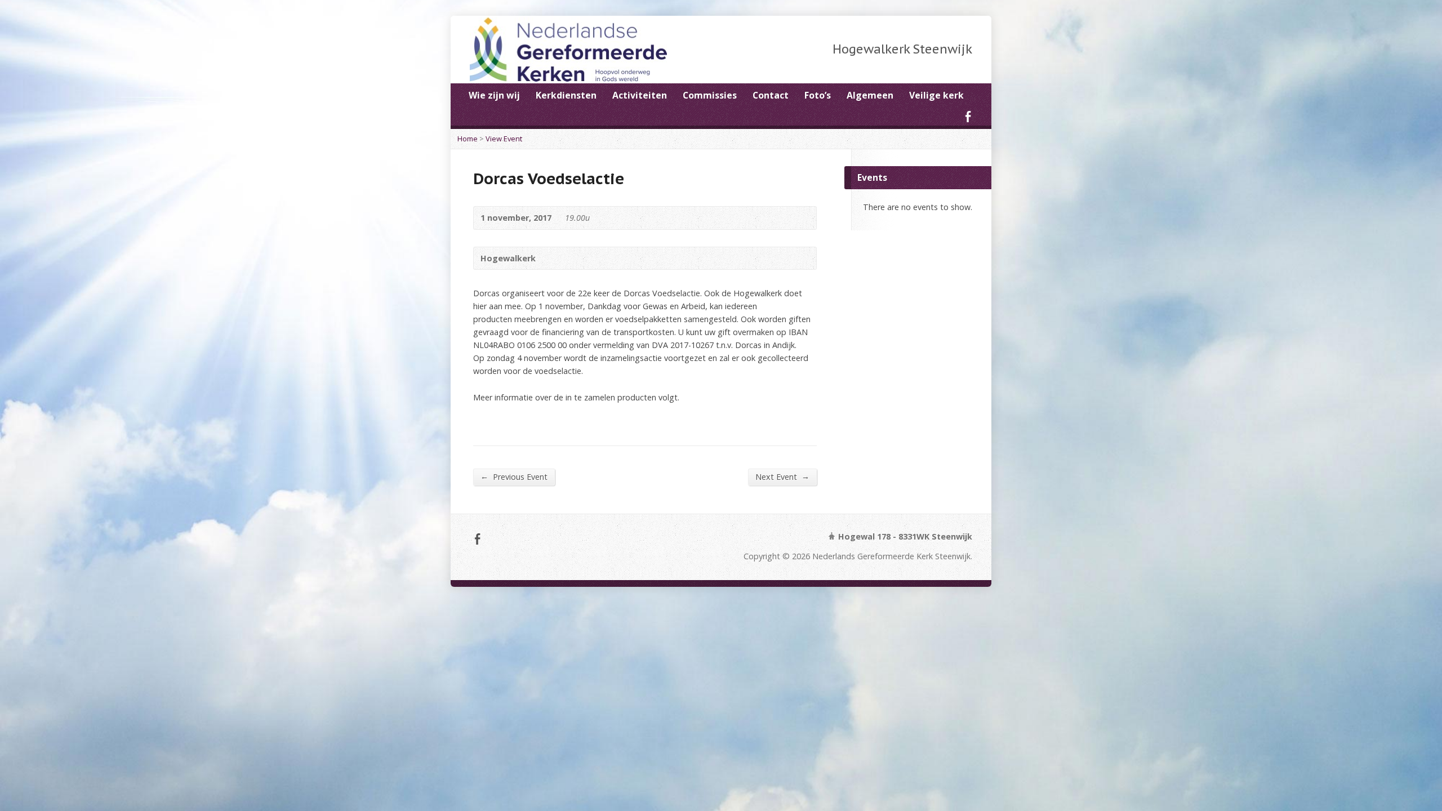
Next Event (782, 476)
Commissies (710, 95)
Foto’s (817, 95)
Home (467, 138)
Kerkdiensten (566, 95)
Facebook (968, 116)
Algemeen (870, 95)
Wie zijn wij (494, 95)
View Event (504, 138)
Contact (771, 95)
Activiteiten (639, 95)
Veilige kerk (936, 95)
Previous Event (514, 476)
